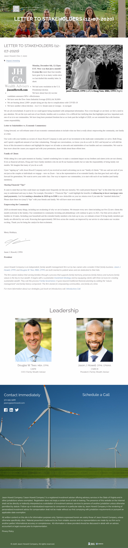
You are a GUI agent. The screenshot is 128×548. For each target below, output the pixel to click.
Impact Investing (13, 61)
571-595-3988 (94, 375)
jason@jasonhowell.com (14, 403)
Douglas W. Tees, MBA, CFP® (32, 270)
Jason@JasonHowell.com (95, 377)
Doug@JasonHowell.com (33, 377)
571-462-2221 (33, 375)
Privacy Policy (8, 531)
